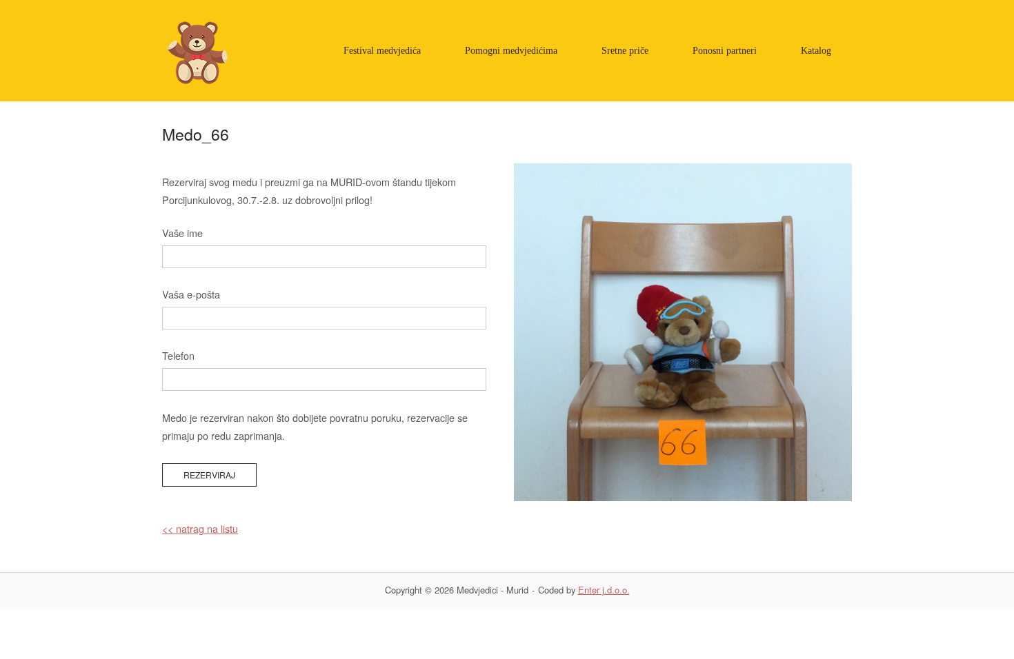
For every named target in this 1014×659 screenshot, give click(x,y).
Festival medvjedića (382, 50)
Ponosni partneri (725, 50)
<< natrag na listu (200, 528)
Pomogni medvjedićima (511, 50)
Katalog (816, 50)
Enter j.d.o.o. (604, 589)
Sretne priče (625, 50)
